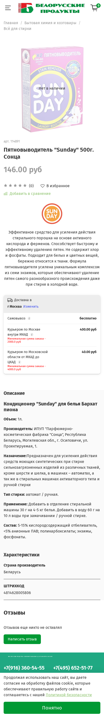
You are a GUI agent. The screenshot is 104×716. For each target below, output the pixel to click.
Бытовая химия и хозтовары (50, 23)
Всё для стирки (17, 28)
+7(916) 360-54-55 (24, 668)
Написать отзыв (22, 639)
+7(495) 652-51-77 (73, 668)
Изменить (30, 307)
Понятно (52, 708)
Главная (11, 23)
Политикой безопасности (69, 695)
